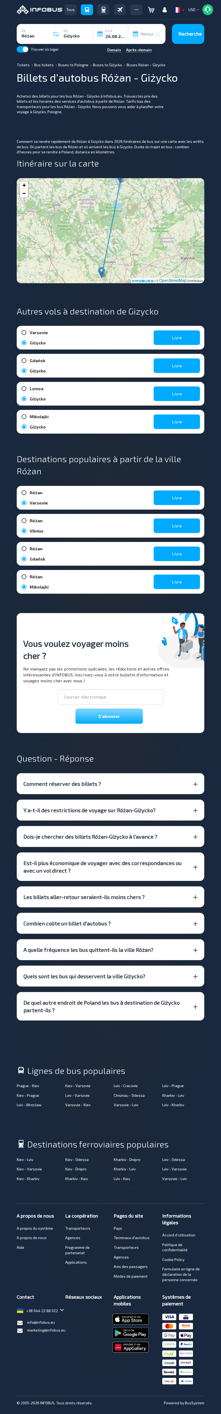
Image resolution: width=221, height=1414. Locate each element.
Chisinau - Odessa (129, 1095)
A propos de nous (32, 1237)
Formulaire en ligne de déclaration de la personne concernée (181, 1274)
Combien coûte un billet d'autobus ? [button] (67, 923)
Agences (72, 1237)
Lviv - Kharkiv (173, 1104)
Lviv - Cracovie (126, 1085)
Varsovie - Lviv (126, 1104)
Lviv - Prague (173, 1085)
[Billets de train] (103, 9)
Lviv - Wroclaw (29, 1104)
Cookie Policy (173, 1259)
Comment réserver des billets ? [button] (62, 783)
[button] (136, 9)
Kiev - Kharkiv (28, 1178)
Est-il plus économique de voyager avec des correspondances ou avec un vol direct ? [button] (102, 867)
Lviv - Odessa (173, 1159)
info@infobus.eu (41, 1322)
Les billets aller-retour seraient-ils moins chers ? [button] (84, 897)
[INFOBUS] (39, 9)
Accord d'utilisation (178, 1235)
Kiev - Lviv (25, 1159)
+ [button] (24, 185)
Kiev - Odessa (77, 1159)
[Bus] (87, 9)
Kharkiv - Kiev (76, 1178)
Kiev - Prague (28, 1095)
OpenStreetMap (173, 280)
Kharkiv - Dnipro (127, 1159)
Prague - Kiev (28, 1085)
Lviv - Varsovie (77, 1095)
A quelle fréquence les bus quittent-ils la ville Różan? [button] (88, 949)
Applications (76, 1262)
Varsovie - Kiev (78, 1104)
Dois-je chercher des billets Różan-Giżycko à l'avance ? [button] (90, 836)
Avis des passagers (131, 1266)
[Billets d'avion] (120, 9)
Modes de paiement (131, 1276)
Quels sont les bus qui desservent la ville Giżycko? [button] (84, 976)
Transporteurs (77, 1228)
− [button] (24, 193)
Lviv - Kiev (122, 1178)
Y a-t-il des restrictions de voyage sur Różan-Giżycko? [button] (89, 810)
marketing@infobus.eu (46, 1330)
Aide (20, 1247)
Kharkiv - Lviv (173, 1095)
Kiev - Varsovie (78, 1085)
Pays (118, 1228)
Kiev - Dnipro (76, 1169)
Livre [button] (177, 337)
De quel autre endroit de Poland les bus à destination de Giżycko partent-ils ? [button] (101, 1006)
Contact (25, 1297)
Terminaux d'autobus (132, 1237)
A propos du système (35, 1228)
